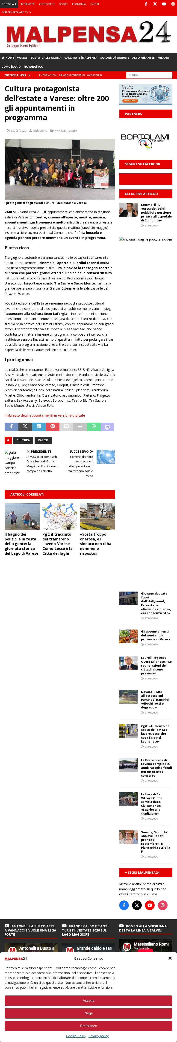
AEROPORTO (47, 4)
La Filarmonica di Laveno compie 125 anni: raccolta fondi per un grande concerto (156, 768)
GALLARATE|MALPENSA (80, 58)
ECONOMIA (79, 4)
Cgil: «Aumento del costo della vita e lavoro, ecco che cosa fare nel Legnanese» (155, 734)
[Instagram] (173, 4)
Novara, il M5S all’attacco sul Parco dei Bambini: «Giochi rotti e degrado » (155, 699)
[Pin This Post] (53, 427)
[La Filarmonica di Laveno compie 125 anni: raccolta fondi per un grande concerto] (128, 765)
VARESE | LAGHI (66, 130)
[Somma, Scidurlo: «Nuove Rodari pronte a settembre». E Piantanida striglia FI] (128, 837)
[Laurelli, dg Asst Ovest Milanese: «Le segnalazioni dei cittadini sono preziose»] (128, 663)
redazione (40, 130)
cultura (23, 440)
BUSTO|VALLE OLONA (45, 58)
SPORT (63, 4)
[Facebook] (146, 4)
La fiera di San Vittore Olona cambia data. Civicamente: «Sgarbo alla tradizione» (151, 804)
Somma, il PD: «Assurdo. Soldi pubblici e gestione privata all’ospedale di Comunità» (156, 212)
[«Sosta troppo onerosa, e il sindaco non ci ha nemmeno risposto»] (97, 516)
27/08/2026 (151, 225)
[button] (170, 958)
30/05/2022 (18, 130)
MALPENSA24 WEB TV (15, 12)
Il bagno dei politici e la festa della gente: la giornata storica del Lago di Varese (21, 544)
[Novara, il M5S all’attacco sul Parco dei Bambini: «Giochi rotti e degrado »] (128, 697)
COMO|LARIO (11, 67)
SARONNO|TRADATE (114, 58)
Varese (43, 440)
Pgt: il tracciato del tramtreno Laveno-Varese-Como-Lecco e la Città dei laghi (57, 544)
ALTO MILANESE (143, 58)
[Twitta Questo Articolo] (25, 427)
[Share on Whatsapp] (94, 427)
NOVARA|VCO (33, 67)
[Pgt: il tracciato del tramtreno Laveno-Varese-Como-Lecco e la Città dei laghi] (59, 516)
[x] (155, 4)
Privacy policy (98, 1036)
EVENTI (94, 4)
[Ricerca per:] (149, 75)
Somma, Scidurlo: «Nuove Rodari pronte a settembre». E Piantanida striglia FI (155, 841)
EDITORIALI (9, 4)
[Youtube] (164, 4)
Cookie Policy (76, 1036)
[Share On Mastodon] (108, 427)
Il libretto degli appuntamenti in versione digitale (45, 415)
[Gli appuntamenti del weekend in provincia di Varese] (128, 636)
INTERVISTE (27, 4)
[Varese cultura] (60, 197)
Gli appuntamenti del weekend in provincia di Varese (155, 635)
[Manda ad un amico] (66, 427)
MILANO (163, 58)
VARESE (22, 58)
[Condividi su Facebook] (11, 427)
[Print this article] (80, 427)
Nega (89, 1013)
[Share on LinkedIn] (39, 427)
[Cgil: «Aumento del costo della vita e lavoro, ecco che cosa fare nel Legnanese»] (128, 731)
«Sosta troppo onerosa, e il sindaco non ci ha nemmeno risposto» (95, 544)
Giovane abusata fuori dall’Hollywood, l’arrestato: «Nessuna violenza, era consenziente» (156, 603)
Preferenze (88, 1026)
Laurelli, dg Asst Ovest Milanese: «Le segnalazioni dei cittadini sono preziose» (156, 665)
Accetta (88, 1000)
